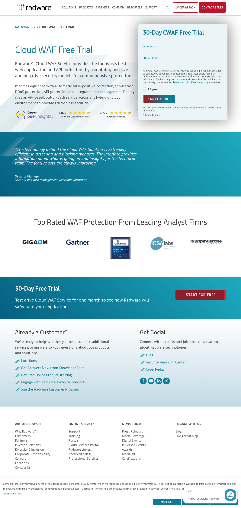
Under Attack (185, 7)
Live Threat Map (186, 436)
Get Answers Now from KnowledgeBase (52, 368)
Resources (134, 7)
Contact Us (23, 467)
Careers (20, 458)
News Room (131, 424)
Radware (23, 26)
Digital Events (131, 440)
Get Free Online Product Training (46, 375)
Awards (127, 449)
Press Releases (132, 431)
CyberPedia (155, 369)
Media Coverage (133, 436)
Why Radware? (25, 431)
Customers (23, 436)
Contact (212, 7)
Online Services (82, 424)
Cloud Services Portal (84, 445)
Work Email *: (150, 46)
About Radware (28, 424)
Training (74, 436)
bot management (108, 91)
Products (86, 7)
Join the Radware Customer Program (50, 389)
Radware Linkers (80, 449)
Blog (149, 355)
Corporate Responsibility (32, 454)
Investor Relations (28, 445)
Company (118, 7)
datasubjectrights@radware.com (189, 82)
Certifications (131, 458)
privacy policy (188, 107)
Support (151, 7)
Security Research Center (166, 362)
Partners (102, 7)
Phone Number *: (152, 57)
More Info (167, 502)
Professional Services (84, 458)
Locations (29, 361)
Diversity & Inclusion (29, 449)
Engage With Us (188, 424)
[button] (167, 7)
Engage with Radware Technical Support (53, 382)
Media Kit (128, 454)
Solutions (69, 7)
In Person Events (134, 445)
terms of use (205, 107)
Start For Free (201, 294)
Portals (74, 440)
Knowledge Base (80, 454)
